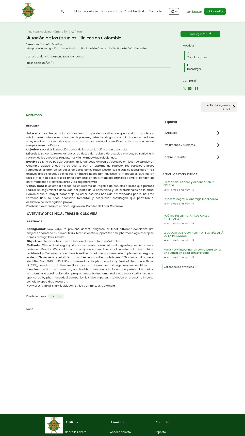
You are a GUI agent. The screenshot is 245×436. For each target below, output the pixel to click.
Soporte (160, 432)
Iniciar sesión (215, 11)
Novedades (91, 11)
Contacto (155, 11)
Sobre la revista (175, 157)
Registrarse (194, 11)
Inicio (77, 11)
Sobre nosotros (111, 11)
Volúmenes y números (180, 145)
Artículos (171, 133)
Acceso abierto (120, 432)
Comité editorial (135, 11)
